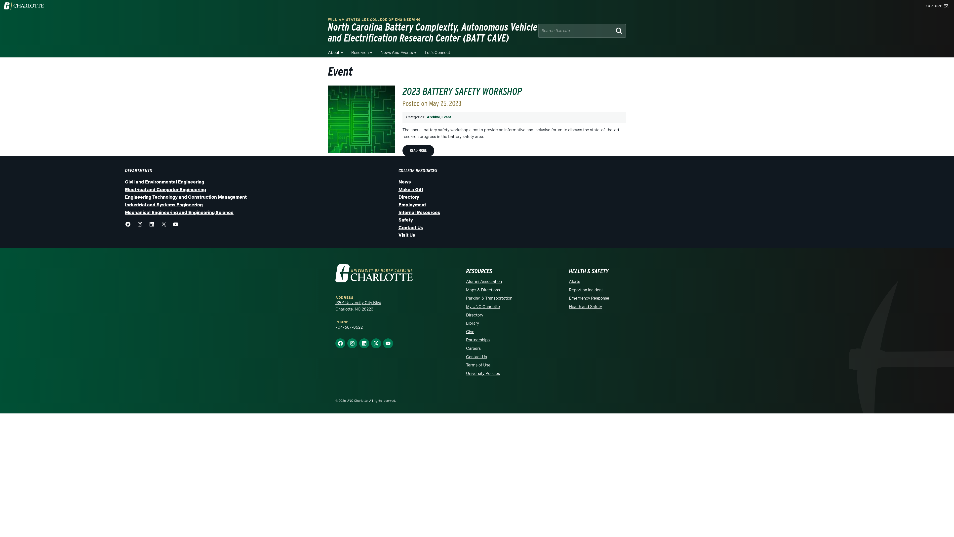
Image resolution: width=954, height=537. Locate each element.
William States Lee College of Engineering (374, 20)
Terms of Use (478, 365)
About (333, 52)
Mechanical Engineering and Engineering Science (179, 212)
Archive (433, 117)
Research (360, 52)
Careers (473, 348)
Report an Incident (586, 290)
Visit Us (406, 235)
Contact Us (410, 227)
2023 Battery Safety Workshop (462, 91)
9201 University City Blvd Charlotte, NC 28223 (358, 306)
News (404, 182)
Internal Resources (419, 212)
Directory (408, 197)
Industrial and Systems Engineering (164, 205)
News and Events (397, 52)
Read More (418, 150)
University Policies (483, 373)
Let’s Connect (437, 52)
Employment (412, 205)
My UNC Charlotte (483, 306)
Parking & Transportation (489, 298)
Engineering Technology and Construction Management (186, 197)
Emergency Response (589, 298)
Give (470, 331)
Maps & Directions (483, 290)
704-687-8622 (349, 327)
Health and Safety (585, 306)
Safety (405, 220)
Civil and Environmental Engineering (164, 182)
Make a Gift (410, 189)
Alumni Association (484, 281)
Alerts (574, 281)
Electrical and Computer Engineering (165, 189)
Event (446, 117)
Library (472, 323)
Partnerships (478, 340)
